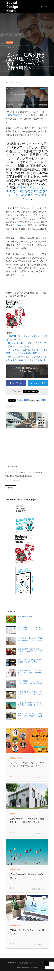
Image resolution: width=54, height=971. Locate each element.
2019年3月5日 (39, 833)
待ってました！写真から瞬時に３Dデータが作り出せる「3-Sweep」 (30, 661)
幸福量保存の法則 (25, 617)
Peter (19, 225)
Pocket (20, 400)
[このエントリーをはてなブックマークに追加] (27, 400)
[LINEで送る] (34, 400)
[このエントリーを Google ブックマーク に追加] (25, 400)
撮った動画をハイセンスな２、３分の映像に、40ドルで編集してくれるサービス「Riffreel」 (30, 682)
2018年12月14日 (38, 889)
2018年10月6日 (38, 945)
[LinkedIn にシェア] (42, 400)
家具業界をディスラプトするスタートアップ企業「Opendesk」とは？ (31, 671)
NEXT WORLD (15, 115)
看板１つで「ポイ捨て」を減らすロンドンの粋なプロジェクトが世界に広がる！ (30, 714)
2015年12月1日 (11, 47)
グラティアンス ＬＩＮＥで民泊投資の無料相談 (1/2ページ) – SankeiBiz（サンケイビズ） (27, 193)
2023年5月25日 (38, 777)
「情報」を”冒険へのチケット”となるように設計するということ (30, 704)
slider (10, 407)
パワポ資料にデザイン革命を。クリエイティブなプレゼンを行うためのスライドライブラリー (30, 628)
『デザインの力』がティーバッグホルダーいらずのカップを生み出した (30, 693)
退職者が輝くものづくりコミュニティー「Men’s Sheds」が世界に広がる (30, 650)
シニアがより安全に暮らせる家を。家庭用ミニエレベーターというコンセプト (30, 639)
